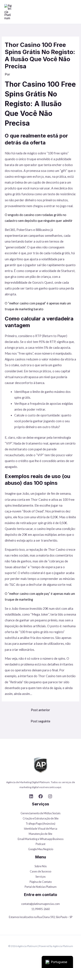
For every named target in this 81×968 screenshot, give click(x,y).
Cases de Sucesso (40, 871)
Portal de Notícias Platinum (41, 886)
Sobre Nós (41, 866)
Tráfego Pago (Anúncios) (40, 823)
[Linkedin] (31, 796)
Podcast (40, 844)
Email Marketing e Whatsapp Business (41, 839)
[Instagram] (50, 796)
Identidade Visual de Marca (40, 828)
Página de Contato (41, 881)
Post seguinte (40, 721)
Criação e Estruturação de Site (41, 818)
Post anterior (40, 710)
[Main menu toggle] (72, 12)
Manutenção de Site (40, 833)
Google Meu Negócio (40, 849)
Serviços (40, 876)
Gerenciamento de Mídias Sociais (40, 813)
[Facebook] (40, 796)
